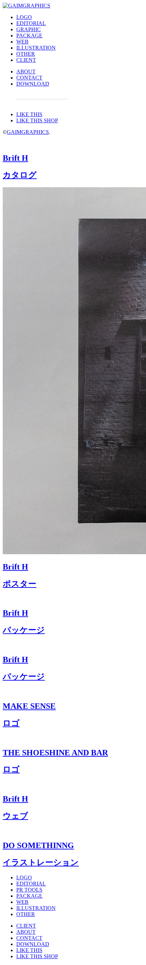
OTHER (25, 54)
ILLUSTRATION (36, 48)
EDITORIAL (31, 23)
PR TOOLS (29, 890)
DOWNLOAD (32, 84)
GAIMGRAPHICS (28, 132)
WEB (22, 42)
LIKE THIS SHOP (37, 120)
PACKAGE (29, 35)
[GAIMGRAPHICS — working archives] (26, 5)
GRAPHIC (28, 29)
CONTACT (29, 78)
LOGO (24, 17)
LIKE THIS (29, 114)
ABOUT (26, 71)
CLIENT (26, 60)
